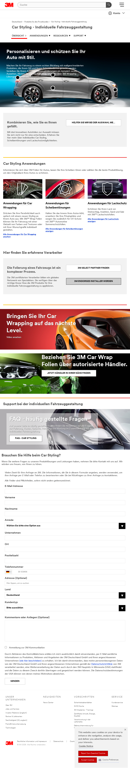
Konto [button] (117, 13)
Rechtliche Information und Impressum (32, 741)
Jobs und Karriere (12, 709)
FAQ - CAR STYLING (25, 438)
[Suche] (109, 5)
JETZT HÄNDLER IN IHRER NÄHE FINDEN (69, 373)
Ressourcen (60, 36)
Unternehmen (13, 533)
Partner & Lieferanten (14, 716)
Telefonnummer (14, 567)
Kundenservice (117, 703)
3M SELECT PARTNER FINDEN (93, 268)
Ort (7, 544)
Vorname (10, 497)
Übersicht (18, 36)
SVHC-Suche (79, 706)
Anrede (9, 520)
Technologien (11, 728)
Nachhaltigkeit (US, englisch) (16, 720)
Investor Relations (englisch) (16, 713)
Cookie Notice (86, 746)
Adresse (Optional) (16, 578)
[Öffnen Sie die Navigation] (121, 6)
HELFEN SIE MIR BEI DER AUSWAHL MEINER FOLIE (96, 123)
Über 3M (9, 705)
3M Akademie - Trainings (83, 710)
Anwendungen (39, 36)
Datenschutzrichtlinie (102, 664)
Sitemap (115, 706)
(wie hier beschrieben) (30, 661)
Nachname (11, 509)
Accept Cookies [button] (87, 760)
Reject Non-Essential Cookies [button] (93, 753)
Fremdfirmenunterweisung (16, 724)
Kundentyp (11, 602)
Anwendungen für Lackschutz (107, 203)
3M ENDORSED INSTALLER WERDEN (93, 281)
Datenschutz (58, 741)
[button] (108, 760)
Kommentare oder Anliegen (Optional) (27, 617)
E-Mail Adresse (14, 486)
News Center (48, 703)
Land (8, 589)
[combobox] (8, 572)
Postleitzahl (11, 555)
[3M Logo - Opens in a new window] (9, 5)
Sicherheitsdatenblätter (83, 703)
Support (79, 36)
